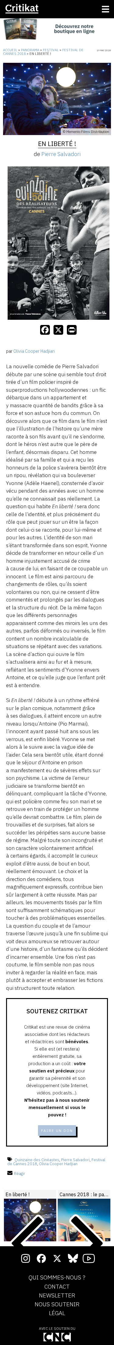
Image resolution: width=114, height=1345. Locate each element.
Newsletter (57, 1295)
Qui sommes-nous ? (57, 1277)
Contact (57, 1286)
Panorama (30, 50)
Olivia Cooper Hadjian (58, 1163)
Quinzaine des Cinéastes (37, 1159)
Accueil (10, 50)
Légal (57, 1313)
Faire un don (57, 1130)
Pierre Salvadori (61, 154)
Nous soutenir (57, 1304)
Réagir (19, 1173)
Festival (51, 50)
